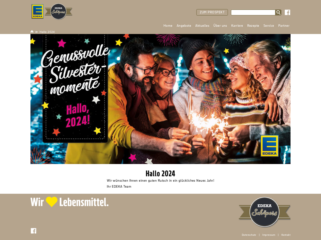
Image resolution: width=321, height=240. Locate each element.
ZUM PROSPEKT (212, 12)
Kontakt (286, 234)
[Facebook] (287, 12)
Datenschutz (249, 234)
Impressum (268, 234)
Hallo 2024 (47, 32)
